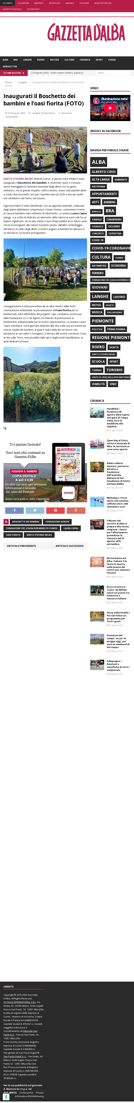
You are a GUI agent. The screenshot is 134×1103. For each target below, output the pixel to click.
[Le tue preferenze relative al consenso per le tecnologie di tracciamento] (6, 1097)
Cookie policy (26, 1092)
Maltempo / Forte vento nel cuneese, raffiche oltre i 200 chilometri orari (118, 502)
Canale (97, 219)
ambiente (121, 179)
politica (97, 329)
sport (114, 361)
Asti (95, 202)
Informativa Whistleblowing (29, 1096)
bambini (109, 202)
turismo (114, 369)
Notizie (54, 59)
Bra (15, 59)
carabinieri (114, 219)
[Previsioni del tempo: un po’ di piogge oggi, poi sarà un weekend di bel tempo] (97, 642)
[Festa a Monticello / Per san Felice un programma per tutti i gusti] (97, 619)
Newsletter (10, 66)
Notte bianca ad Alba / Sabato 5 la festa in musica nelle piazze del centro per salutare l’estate (118, 565)
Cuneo (119, 257)
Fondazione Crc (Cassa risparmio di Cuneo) (31, 528)
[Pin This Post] (55, 510)
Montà (110, 305)
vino (113, 384)
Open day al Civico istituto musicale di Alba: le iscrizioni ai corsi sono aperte (118, 445)
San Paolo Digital (28, 1052)
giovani (99, 287)
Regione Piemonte (112, 337)
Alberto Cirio (104, 172)
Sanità (114, 347)
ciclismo (114, 226)
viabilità (98, 384)
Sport (99, 59)
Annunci (69, 3)
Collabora (23, 3)
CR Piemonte (33, 9)
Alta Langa (101, 179)
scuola (98, 361)
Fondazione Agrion (57, 521)
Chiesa (112, 59)
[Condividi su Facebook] (14, 510)
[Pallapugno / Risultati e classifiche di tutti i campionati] (97, 668)
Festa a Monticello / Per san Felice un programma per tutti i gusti (118, 617)
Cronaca (85, 59)
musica (97, 312)
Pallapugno (114, 312)
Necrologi (54, 3)
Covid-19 (97, 240)
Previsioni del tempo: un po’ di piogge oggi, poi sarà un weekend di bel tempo (118, 641)
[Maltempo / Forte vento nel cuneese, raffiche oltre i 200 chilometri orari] (97, 504)
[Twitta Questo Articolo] (35, 510)
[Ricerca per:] (113, 72)
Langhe (27, 59)
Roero (41, 59)
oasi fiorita (13, 534)
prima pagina (116, 329)
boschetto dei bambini (25, 521)
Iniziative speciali (103, 3)
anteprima (98, 186)
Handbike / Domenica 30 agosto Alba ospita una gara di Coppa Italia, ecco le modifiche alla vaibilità (118, 417)
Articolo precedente (21, 545)
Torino (97, 370)
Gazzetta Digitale (12, 9)
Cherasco (97, 226)
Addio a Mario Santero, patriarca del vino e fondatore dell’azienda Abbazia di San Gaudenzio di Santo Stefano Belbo (118, 473)
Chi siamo (7, 3)
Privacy (40, 1092)
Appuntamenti (104, 194)
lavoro (119, 297)
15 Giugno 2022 (16, 113)
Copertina (115, 233)
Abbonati (39, 3)
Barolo (96, 211)
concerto (98, 233)
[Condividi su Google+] (76, 510)
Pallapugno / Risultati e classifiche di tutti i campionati (118, 666)
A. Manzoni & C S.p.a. (15, 1088)
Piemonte (103, 321)
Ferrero (98, 273)
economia (118, 265)
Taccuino (84, 3)
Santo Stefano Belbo (39, 534)
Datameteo (99, 265)
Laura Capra (71, 528)
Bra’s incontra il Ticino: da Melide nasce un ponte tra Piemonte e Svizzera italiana (118, 592)
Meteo (96, 305)
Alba (5, 59)
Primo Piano (48, 113)
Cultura (69, 59)
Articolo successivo (70, 545)
